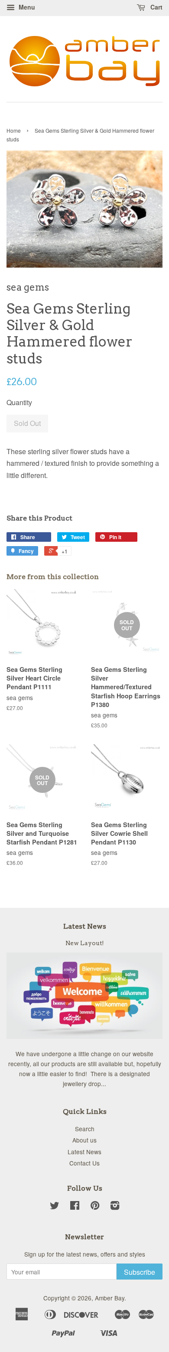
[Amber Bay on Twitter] (54, 1206)
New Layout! (84, 943)
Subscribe (139, 1272)
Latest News (84, 926)
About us (84, 1140)
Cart (155, 7)
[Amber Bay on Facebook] (75, 1206)
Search (84, 1128)
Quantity (19, 402)
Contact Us (84, 1163)
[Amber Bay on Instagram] (115, 1206)
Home (13, 130)
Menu (26, 7)
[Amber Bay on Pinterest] (95, 1206)
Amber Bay (109, 1297)
